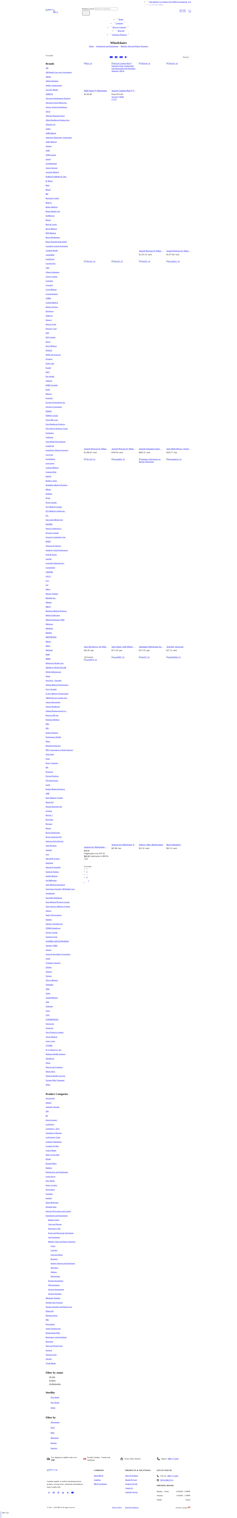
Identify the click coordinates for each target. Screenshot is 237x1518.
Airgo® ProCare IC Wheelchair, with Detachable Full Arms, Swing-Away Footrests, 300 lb (96, 449)
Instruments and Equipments (107, 46)
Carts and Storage (55, 1224)
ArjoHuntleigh (51, 164)
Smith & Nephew (52, 872)
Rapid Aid (49, 802)
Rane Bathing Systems (54, 798)
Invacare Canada (52, 533)
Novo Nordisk (51, 689)
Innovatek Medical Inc (54, 520)
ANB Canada (51, 155)
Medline (49, 633)
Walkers (54, 1272)
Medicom (49, 624)
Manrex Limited (52, 594)
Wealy (48, 1063)
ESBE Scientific (52, 385)
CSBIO (48, 298)
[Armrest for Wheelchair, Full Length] (124, 748)
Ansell (48, 159)
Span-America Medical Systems (58, 906)
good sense (50, 463)
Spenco (48, 911)
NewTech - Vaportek (53, 681)
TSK (47, 1002)
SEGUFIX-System (53, 859)
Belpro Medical (52, 207)
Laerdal (48, 559)
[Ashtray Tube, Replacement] (151, 748)
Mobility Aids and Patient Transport (134, 46)
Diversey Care (51, 329)
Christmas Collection (54, 1133)
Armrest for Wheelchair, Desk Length (96, 847)
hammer (49, 1198)
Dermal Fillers (51, 1164)
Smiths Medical (52, 876)
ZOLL (48, 1085)
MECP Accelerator (100, 1484)
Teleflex (49, 967)
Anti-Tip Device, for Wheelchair (96, 647)
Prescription (50, 1324)
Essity (48, 390)
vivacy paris (50, 1041)
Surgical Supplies (54, 1294)
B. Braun (49, 181)
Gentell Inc (50, 446)
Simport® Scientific (53, 867)
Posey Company (52, 763)
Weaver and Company (54, 1067)
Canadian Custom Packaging (57, 246)
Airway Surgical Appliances (56, 107)
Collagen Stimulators (54, 1142)
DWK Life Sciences (53, 355)
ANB (48, 150)
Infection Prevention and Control (58, 1211)
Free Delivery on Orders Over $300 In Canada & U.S (170, 2)
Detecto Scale (51, 324)
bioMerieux (50, 216)
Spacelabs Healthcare (54, 898)
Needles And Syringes (54, 1303)
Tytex (48, 1011)
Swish (48, 959)
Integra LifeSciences (53, 529)
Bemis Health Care (53, 211)
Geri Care (49, 455)
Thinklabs (49, 985)
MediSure (49, 628)
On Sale (52, 1377)
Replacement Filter (53, 1333)
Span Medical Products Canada (58, 902)
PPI (47, 767)
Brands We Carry (131, 1480)
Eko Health (50, 376)
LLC (47, 581)
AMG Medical (51, 142)
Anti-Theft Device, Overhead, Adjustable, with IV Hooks (178, 449)
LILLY (48, 576)
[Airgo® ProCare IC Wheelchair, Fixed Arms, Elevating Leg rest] (151, 154)
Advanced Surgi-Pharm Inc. (56, 103)
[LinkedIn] (63, 1493)
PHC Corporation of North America (59, 750)
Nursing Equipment (55, 1281)
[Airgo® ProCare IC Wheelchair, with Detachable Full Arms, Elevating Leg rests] (178, 154)
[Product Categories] (181, 12)
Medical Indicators (53, 615)
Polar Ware (50, 754)
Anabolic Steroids (52, 1107)
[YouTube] (72, 1492)
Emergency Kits (54, 1229)
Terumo (49, 976)
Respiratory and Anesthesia (56, 1337)
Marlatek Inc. (51, 598)
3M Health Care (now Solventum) (59, 72)
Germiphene (50, 459)
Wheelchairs (55, 1276)
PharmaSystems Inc (53, 746)
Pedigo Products (52, 733)
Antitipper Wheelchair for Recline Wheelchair (151, 647)
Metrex (48, 642)
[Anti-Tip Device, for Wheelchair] (96, 550)
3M (47, 68)
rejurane (49, 811)
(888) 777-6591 (173, 1459)
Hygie (48, 498)
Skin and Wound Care (54, 1346)
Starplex (49, 920)
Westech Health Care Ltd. (55, 1076)
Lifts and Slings (57, 1255)
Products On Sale (131, 1484)
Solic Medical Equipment (55, 885)
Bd (47, 1116)
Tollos (48, 993)
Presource (49, 772)
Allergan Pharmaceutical (55, 116)
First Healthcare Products (55, 424)
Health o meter (51, 481)
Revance (49, 824)
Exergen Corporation (54, 407)
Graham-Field (51, 472)
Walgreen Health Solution (55, 1054)
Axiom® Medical (52, 172)
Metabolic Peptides (53, 1298)
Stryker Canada (52, 933)
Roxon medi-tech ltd (53, 837)
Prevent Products (52, 776)
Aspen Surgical (51, 168)
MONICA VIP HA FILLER (56, 668)
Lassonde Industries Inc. (55, 563)
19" (115, 99)
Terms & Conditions (131, 1507)
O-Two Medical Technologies (57, 694)
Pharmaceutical (51, 1316)
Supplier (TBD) (52, 946)
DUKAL (49, 350)
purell (48, 785)
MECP (48, 607)
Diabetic (49, 1168)
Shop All (121, 31)
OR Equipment (54, 1285)
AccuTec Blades (52, 90)
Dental (48, 1159)
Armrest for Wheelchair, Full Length (124, 845)
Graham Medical (52, 468)
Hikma (48, 489)
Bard (47, 185)
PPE (47, 1320)
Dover (48, 342)
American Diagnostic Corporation (59, 138)
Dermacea (49, 311)
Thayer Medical (52, 980)
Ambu (48, 129)
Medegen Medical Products (56, 611)
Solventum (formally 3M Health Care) (60, 889)
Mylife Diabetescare (53, 672)
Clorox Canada (51, 277)
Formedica (50, 433)
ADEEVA (49, 94)
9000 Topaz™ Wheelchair (95, 91)
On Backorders (55, 1384)
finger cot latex (51, 1185)
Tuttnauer (49, 1006)
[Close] (1, 1513)
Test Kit (49, 1359)
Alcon (48, 111)
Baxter (48, 190)
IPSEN (48, 542)
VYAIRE (49, 1045)
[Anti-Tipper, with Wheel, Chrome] (124, 550)
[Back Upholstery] (178, 748)
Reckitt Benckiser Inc (54, 807)
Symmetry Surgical (53, 963)
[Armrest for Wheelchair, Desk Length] (96, 751)
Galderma (49, 437)
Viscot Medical (51, 1037)
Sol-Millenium (51, 880)
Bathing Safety (53, 1220)
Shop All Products (131, 1476)
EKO (47, 372)
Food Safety (50, 1190)
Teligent (49, 972)
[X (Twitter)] (68, 1493)
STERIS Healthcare (53, 928)
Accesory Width (117, 97)
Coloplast (49, 281)
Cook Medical (51, 290)
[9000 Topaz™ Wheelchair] (96, 74)
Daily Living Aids (52, 1155)
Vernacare (49, 1028)
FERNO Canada (52, 416)
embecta (49, 381)
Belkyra (49, 203)
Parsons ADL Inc (52, 715)
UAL (47, 1015)
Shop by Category (119, 27)
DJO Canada (50, 337)
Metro (48, 646)
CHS (47, 268)
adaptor (48, 1103)
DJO (47, 333)
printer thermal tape (53, 1329)
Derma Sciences (52, 307)
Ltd (47, 585)
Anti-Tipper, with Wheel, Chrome (124, 647)
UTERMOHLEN (52, 1019)
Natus (48, 676)
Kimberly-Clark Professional (57, 550)
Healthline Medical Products (56, 485)
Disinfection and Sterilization (57, 1172)
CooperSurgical (52, 294)
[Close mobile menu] (1, 1517)
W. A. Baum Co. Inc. (54, 1050)
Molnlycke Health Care (55, 663)
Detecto (49, 320)
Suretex (48, 950)
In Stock (52, 1380)
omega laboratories (53, 702)
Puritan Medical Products (55, 789)
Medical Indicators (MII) (55, 620)
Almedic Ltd (50, 124)
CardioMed (50, 255)
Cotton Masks (51, 1150)
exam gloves (50, 1176)
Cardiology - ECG (53, 1129)
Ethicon (49, 394)
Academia (97, 1480)
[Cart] (189, 12)
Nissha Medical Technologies (57, 685)
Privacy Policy (117, 1507)
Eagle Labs (50, 363)
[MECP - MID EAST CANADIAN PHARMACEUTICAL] (52, 11)
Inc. (47, 515)
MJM (48, 654)
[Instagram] (58, 1492)
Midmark (49, 650)
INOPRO (49, 524)
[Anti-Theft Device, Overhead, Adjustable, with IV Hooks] (178, 352)
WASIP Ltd (50, 1059)
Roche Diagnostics (53, 833)
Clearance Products (119, 35)
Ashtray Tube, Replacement (151, 845)
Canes (53, 1246)
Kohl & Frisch (51, 555)
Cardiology (50, 1124)
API (47, 1111)
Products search (88, 9)
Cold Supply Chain (53, 1137)
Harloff (48, 476)
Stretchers (54, 1268)
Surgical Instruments (56, 1289)
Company (119, 23)
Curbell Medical (52, 303)
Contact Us (129, 1488)
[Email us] (54, 1492)
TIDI (47, 989)
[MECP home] (55, 1474)
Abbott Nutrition (52, 81)
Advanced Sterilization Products (58, 98)
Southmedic (50, 893)
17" (112, 99)
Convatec (49, 285)
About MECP (98, 1476)
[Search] (86, 12)
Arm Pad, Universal (174, 647)
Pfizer (48, 741)
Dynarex (49, 359)
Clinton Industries (52, 272)
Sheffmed (49, 863)
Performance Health (53, 737)
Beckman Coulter (52, 198)
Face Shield (50, 1181)
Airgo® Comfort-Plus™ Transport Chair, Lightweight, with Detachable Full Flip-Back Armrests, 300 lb (124, 91)
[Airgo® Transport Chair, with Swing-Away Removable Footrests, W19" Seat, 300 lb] (151, 352)
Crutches (54, 1250)
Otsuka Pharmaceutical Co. (56, 711)
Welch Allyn (50, 1072)
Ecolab (48, 368)
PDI (47, 728)
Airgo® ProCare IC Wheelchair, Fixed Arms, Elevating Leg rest (151, 251)
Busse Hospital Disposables (56, 242)
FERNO (49, 411)
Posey (48, 759)
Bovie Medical (51, 229)
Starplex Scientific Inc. (54, 924)
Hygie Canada (51, 502)
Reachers (54, 1259)
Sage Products (51, 846)
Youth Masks (51, 1363)
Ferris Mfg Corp (52, 420)
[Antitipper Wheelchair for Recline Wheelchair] (151, 550)
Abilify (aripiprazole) (54, 85)
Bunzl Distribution (53, 237)
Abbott (48, 77)
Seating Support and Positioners (63, 1263)
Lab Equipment (54, 1237)
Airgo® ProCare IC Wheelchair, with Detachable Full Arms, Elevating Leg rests (178, 251)
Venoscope (50, 1024)
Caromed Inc (51, 263)
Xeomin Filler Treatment (55, 1080)
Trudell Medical (52, 998)
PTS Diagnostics (52, 781)
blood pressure (51, 1120)
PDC (47, 724)
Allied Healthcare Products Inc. (58, 120)
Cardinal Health (52, 250)
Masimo (49, 602)
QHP (47, 793)
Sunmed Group (51, 937)
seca (47, 854)
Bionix (48, 220)
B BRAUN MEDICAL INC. (56, 177)
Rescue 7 (49, 815)
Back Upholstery (173, 845)
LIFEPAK (49, 572)
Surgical (49, 1350)
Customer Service (131, 1492)
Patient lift (49, 1311)
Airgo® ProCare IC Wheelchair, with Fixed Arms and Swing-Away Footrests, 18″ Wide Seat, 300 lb (124, 449)
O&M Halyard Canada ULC (56, 698)
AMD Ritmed (51, 133)
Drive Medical (51, 346)
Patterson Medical (52, 720)
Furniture (49, 1194)
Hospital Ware (51, 1207)
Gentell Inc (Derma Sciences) (57, 450)
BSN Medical (51, 233)
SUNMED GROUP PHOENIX (57, 941)
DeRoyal (49, 316)
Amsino (49, 146)
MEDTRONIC (51, 637)
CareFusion (50, 259)
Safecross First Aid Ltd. (55, 841)
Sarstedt (49, 850)
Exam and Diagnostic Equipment (61, 1233)
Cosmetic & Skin (52, 1146)
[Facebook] (49, 1493)
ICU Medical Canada (54, 507)
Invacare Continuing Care (56, 537)
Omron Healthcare (53, 707)
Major (48, 589)
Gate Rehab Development (56, 442)
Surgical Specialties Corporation (58, 954)
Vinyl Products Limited (54, 1032)
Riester (48, 828)
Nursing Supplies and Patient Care (59, 1307)
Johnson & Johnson (53, 546)
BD (47, 194)
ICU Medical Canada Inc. (55, 511)
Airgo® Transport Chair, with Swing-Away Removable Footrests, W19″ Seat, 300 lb (151, 449)
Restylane (49, 820)
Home (121, 19)
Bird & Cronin (51, 224)
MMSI (48, 659)
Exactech (49, 398)
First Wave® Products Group (57, 429)
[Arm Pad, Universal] (178, 550)
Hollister (49, 494)
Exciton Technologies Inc (55, 402)
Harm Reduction (52, 1203)
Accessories (50, 1098)
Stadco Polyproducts (53, 915)
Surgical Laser (51, 1355)
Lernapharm (50, 568)
